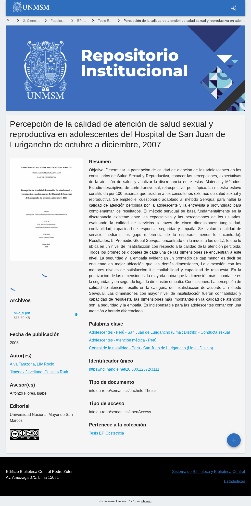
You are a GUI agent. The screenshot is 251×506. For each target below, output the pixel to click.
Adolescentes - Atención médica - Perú (122, 340)
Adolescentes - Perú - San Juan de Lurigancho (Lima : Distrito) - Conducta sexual (159, 332)
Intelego (146, 501)
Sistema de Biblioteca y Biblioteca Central (208, 472)
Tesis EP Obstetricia (106, 21)
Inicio (11, 21)
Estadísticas (234, 481)
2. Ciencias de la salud (32, 21)
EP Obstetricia (82, 21)
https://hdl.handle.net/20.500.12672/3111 (124, 369)
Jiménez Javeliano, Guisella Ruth (39, 372)
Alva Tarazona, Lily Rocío (32, 364)
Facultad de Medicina (58, 21)
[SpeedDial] (234, 440)
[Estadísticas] (233, 8)
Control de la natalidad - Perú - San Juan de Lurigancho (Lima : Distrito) (151, 348)
